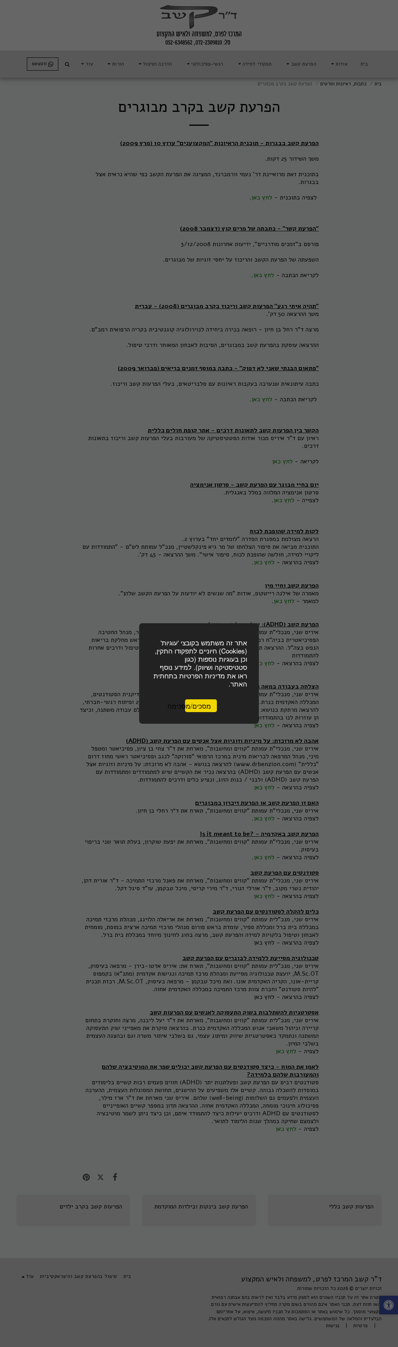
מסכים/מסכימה (198, 706)
